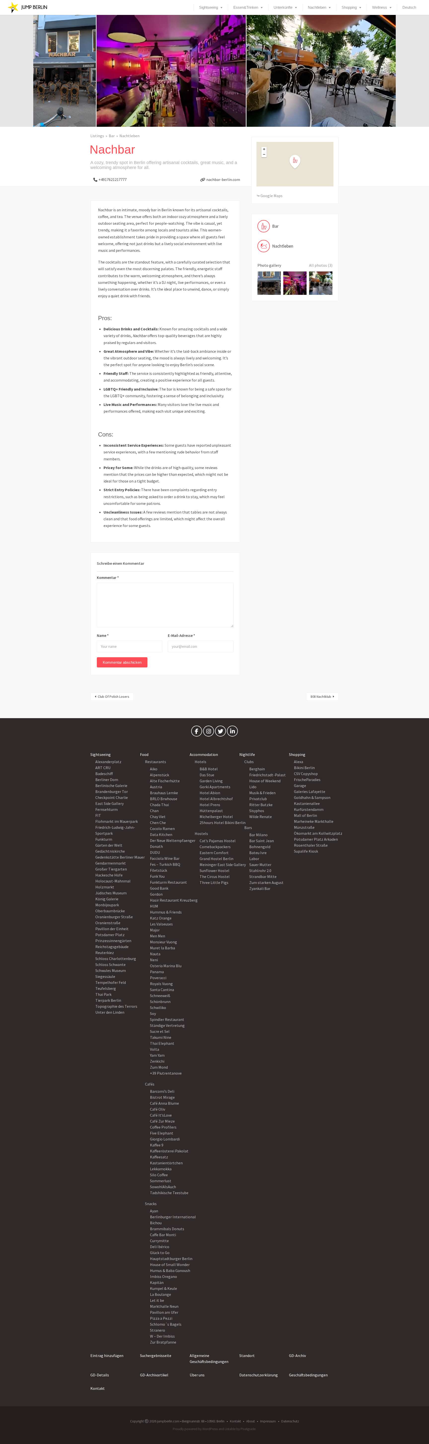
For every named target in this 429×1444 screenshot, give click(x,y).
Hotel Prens (210, 804)
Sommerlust (160, 1180)
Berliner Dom (106, 779)
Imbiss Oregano (163, 1276)
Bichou (156, 1222)
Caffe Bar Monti (163, 1234)
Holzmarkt (104, 886)
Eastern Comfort (214, 852)
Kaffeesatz (159, 1156)
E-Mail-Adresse (181, 635)
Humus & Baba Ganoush (170, 1270)
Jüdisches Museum (111, 892)
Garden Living (211, 780)
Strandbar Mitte (263, 876)
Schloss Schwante (110, 964)
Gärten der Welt (108, 845)
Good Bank (159, 888)
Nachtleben (317, 7)
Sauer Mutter (260, 864)
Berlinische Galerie (111, 785)
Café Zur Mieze (162, 1121)
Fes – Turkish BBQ (165, 864)
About (250, 1421)
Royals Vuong (161, 983)
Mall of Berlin (305, 815)
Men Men (157, 935)
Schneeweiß (160, 995)
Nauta (155, 953)
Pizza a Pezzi (161, 1318)
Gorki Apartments (215, 786)
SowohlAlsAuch (163, 1186)
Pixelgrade (248, 1429)
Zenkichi (157, 1061)
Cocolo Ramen (162, 828)
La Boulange (160, 1294)
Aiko (153, 768)
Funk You (157, 876)
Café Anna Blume (164, 1103)
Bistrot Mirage (162, 1097)
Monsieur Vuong (163, 941)
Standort (247, 1355)
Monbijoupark (107, 904)
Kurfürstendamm (308, 809)
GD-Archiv (297, 1355)
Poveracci (158, 977)
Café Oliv (157, 1109)
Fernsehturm (106, 809)
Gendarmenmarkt (110, 863)
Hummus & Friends (166, 912)
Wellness (379, 7)
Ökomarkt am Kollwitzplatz (318, 833)
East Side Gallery (109, 803)
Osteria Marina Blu (165, 965)
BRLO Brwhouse (163, 798)
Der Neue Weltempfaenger (172, 840)
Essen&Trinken (245, 7)
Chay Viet (158, 816)
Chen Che (158, 822)
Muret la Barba (162, 947)
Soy (153, 1013)
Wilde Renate (260, 816)
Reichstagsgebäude (112, 946)
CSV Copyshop (306, 773)
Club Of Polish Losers (113, 696)
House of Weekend (265, 780)
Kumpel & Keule (163, 1288)
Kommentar (108, 577)
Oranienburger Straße (114, 916)
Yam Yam (157, 1055)
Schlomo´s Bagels (165, 1324)
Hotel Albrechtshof (216, 798)
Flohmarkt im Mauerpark (116, 821)
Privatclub (258, 798)
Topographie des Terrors (116, 1006)
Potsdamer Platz (110, 934)
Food (144, 754)
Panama (157, 971)
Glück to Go (160, 1252)
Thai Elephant (162, 1043)
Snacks (151, 1203)
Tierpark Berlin (108, 1000)
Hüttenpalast (211, 810)
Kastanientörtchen (166, 1162)
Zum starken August (266, 882)
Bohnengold (259, 846)
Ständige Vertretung (167, 1025)
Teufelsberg (105, 988)
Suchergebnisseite (155, 1355)
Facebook (197, 732)
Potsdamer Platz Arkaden (316, 839)
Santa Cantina (162, 989)
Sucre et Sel (160, 1031)
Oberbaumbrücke (110, 910)
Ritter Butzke (261, 804)
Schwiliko (158, 1007)
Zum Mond (159, 1067)
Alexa (298, 761)
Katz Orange (161, 918)
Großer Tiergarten (111, 869)
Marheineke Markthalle (313, 821)
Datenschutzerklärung (258, 1374)
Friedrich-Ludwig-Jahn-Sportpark (115, 830)
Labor (254, 858)
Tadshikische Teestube (169, 1192)
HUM (154, 906)
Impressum (268, 1421)
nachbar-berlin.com (223, 179)
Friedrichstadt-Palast (267, 774)
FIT (98, 815)
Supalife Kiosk (306, 851)
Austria (156, 786)
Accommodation (204, 754)
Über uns (197, 1374)
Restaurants (155, 761)
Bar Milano (258, 834)
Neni (154, 959)
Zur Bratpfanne (163, 1342)
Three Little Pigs (214, 882)
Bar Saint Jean (261, 840)
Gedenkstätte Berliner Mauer (120, 857)
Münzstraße (304, 827)
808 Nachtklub (321, 696)
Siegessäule (105, 976)
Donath (156, 846)
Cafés (149, 1084)
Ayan (154, 1210)
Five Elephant (161, 1133)
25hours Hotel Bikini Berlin (223, 822)
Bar (112, 135)
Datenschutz (290, 1421)
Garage (300, 785)
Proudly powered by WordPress (195, 1429)
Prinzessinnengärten (113, 940)
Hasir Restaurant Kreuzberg (174, 900)
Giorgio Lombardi (165, 1139)
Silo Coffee (159, 1174)
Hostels (201, 833)
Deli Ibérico (159, 1246)
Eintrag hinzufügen (106, 1355)
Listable (230, 1429)
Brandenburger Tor (111, 791)
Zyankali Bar (259, 888)
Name (103, 635)
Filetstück (158, 870)
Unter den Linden (109, 1012)
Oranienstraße (107, 922)
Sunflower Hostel (214, 870)
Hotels (200, 761)
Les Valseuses (161, 923)
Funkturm (103, 839)
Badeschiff (104, 773)
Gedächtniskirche (110, 851)
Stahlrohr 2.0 (260, 870)
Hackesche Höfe (109, 875)
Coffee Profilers (163, 1127)
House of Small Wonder (170, 1264)
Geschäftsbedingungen (308, 1374)
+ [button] (264, 149)
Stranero (157, 1330)
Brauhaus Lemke (164, 792)
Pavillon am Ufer (164, 1312)
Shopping (349, 7)
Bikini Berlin (304, 767)
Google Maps (271, 195)
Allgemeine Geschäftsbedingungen (209, 1358)
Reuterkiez (104, 952)
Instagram (209, 732)
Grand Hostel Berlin (216, 858)
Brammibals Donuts (167, 1228)
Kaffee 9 (156, 1144)
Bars (248, 827)
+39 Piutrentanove (166, 1073)
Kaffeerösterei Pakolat (169, 1150)
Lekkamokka (161, 1168)
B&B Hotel (209, 768)
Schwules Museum (110, 970)
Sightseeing (208, 7)
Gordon (156, 894)
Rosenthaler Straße (311, 845)
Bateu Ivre (258, 852)
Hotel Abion (210, 792)
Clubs (249, 761)
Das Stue (207, 774)
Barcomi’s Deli (162, 1091)
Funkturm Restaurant (168, 882)
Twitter (220, 732)
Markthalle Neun (164, 1306)
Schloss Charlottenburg (115, 958)
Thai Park (103, 994)
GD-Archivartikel (154, 1374)
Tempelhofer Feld (110, 982)
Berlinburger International (173, 1216)
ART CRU (102, 767)
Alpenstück (159, 774)
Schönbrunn (160, 1001)
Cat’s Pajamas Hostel (218, 840)
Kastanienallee (307, 803)
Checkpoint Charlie (111, 797)
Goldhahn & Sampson (312, 797)
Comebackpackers (215, 846)
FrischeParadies (307, 779)
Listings (97, 135)
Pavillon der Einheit (112, 928)
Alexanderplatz (108, 761)
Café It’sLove (161, 1115)
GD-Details (99, 1374)
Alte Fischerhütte (165, 780)
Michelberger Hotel (216, 816)
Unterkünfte (283, 7)
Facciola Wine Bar (164, 858)
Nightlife (247, 754)
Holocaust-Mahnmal (113, 880)
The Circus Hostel (215, 876)
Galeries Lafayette (309, 791)
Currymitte (159, 1240)
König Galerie (106, 898)
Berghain (257, 768)
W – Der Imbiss (162, 1336)
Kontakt (97, 1388)
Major (155, 929)
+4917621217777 (113, 179)
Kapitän (157, 1282)
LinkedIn (232, 732)
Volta (154, 1049)
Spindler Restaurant (167, 1019)
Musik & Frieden (262, 792)
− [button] (264, 154)
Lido (252, 786)
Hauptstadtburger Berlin (171, 1258)
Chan (154, 810)
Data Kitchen (161, 834)
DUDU (155, 852)
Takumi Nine (160, 1037)
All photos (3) (320, 265)
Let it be (157, 1300)
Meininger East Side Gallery (223, 864)
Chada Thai (159, 804)
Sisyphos (256, 810)
